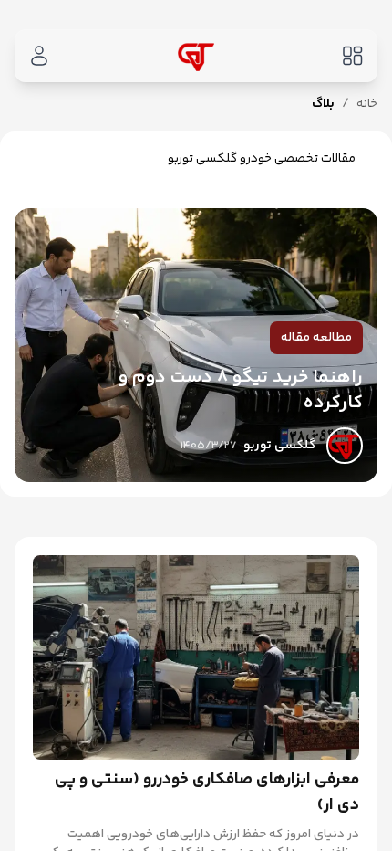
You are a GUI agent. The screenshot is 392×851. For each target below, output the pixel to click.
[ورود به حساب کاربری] (39, 56)
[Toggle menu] (353, 56)
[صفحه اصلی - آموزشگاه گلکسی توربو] (196, 55)
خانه (366, 104)
